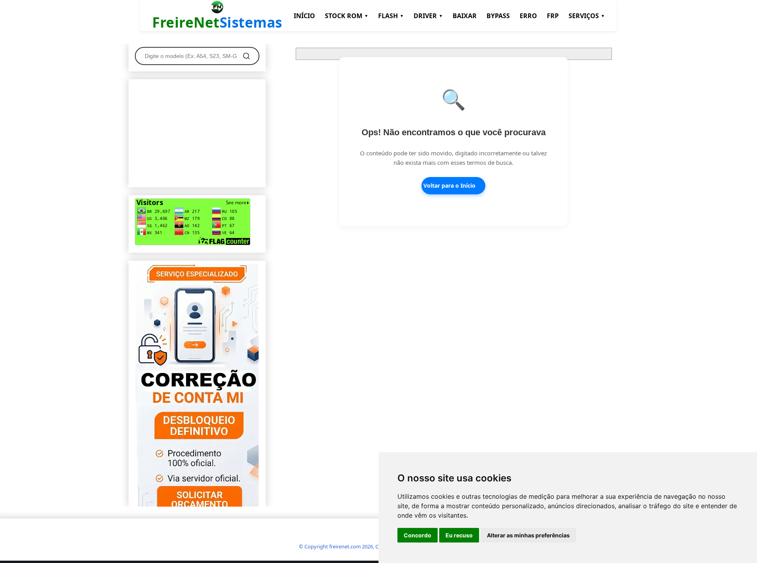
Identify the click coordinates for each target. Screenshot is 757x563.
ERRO (528, 15)
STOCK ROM (346, 15)
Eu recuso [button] (459, 535)
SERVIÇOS (587, 15)
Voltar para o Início (449, 185)
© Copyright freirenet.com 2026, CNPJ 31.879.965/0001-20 (366, 546)
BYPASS (498, 15)
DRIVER (428, 15)
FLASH (391, 15)
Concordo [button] (417, 535)
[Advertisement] (197, 131)
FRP (553, 15)
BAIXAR (465, 15)
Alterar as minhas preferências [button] (528, 535)
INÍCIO (304, 15)
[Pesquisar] (246, 56)
